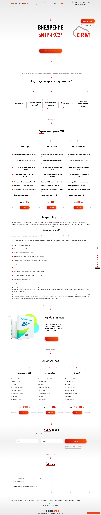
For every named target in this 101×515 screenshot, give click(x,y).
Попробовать (51, 339)
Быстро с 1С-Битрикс (92, 513)
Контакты (79, 500)
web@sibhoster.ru (32, 486)
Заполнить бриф (87, 21)
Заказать (24, 207)
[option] (19, 105)
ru (52, 3)
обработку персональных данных (73, 448)
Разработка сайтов (41, 500)
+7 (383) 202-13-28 (21, 484)
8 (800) (80, 4)
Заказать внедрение (50, 51)
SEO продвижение (29, 500)
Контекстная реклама (16, 500)
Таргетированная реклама (55, 500)
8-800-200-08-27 (20, 481)
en (55, 3)
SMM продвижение (69, 500)
